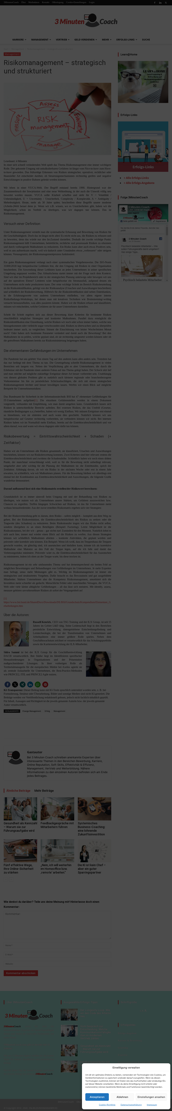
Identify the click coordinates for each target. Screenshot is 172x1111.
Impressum (152, 1104)
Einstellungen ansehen (151, 1097)
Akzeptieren (97, 1097)
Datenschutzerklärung (131, 1104)
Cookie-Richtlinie (107, 1104)
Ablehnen (122, 1097)
